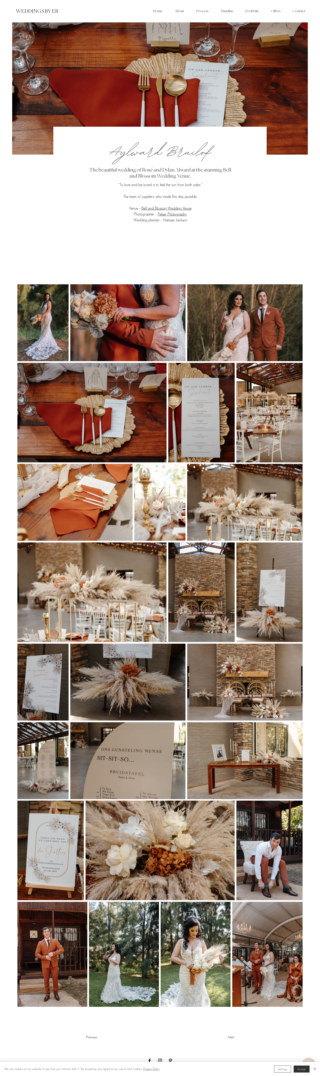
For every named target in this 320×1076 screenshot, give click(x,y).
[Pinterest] (170, 1060)
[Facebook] (149, 1060)
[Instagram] (160, 1060)
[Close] (314, 1069)
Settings (282, 1069)
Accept (301, 1069)
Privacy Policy (151, 1069)
